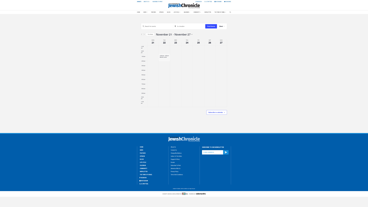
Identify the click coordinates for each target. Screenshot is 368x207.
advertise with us (175, 168)
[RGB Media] (185, 194)
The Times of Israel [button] (219, 12)
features (143, 153)
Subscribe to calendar (215, 112)
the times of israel (146, 174)
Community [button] (197, 12)
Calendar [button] (186, 12)
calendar (143, 165)
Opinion (161, 12)
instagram (144, 181)
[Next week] (144, 34)
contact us (174, 150)
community (143, 168)
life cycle (143, 162)
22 (164, 42)
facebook (143, 177)
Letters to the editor (176, 156)
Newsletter (208, 12)
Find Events (211, 26)
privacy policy (174, 171)
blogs (142, 159)
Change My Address (176, 153)
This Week (150, 34)
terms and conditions (177, 174)
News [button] (144, 12)
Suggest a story (175, 159)
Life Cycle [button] (176, 12)
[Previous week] (141, 34)
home (141, 147)
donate (173, 162)
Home (138, 12)
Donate (139, 1)
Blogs (168, 12)
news (141, 150)
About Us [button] (146, 1)
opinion (142, 156)
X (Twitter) (144, 184)
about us (173, 147)
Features (153, 12)
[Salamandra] (201, 193)
